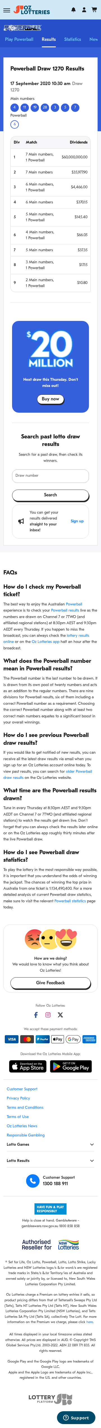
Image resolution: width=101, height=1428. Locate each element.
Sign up (77, 521)
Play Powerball (19, 39)
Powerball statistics (70, 901)
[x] (60, 1015)
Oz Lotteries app (45, 642)
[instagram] (48, 1015)
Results (49, 39)
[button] (6, 10)
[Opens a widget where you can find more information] (76, 1418)
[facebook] (36, 1015)
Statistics (72, 39)
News (94, 39)
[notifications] (73, 9)
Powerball (74, 604)
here (89, 1322)
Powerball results (65, 611)
